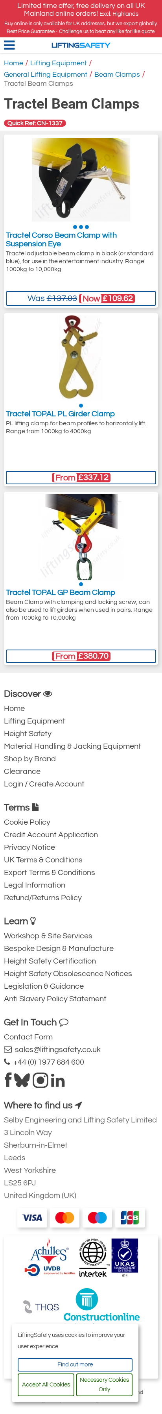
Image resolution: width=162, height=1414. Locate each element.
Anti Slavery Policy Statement (55, 999)
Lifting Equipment (58, 63)
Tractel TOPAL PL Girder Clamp (60, 414)
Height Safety (28, 734)
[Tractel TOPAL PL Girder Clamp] (81, 358)
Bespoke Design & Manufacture (59, 949)
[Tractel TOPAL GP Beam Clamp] (81, 537)
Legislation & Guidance (44, 986)
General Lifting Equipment (45, 74)
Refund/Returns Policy (43, 898)
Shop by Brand (30, 759)
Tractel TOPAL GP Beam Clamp (60, 592)
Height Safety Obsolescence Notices (68, 974)
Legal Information (34, 885)
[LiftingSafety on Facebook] (8, 1083)
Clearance (22, 771)
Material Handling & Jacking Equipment (72, 746)
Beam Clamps (117, 74)
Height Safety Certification (50, 961)
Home (13, 63)
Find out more (75, 1365)
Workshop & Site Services (48, 936)
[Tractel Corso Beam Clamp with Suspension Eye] (81, 180)
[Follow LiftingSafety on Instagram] (40, 1083)
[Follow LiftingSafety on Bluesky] (22, 1083)
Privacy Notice (29, 847)
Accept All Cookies (46, 1385)
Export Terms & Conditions (49, 873)
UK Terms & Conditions (43, 860)
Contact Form (28, 1037)
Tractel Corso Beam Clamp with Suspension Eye (61, 239)
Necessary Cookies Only (104, 1384)
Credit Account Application (51, 835)
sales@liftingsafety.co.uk (56, 1050)
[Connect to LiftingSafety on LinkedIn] (57, 1083)
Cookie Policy (27, 822)
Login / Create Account (44, 784)
